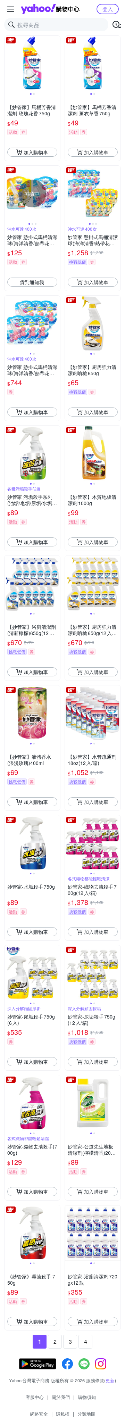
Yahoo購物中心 (50, 9)
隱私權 (62, 1413)
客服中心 (35, 1397)
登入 (107, 9)
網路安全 (39, 1413)
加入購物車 (36, 152)
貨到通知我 (32, 282)
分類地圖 (86, 1413)
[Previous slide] (9, 63)
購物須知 (87, 1397)
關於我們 (61, 1397)
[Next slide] (55, 63)
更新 (110, 1380)
